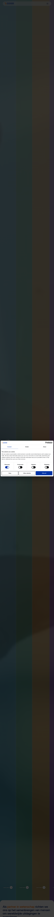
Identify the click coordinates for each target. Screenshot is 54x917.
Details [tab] (27, 446)
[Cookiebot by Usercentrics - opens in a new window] (46, 443)
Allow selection (27, 473)
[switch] (20, 467)
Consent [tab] (9, 446)
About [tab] (44, 446)
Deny (10, 473)
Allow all (44, 473)
